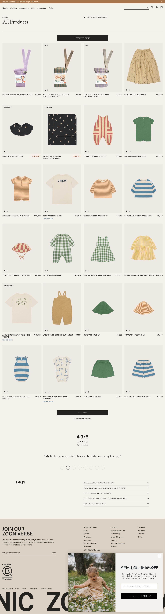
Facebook (141, 527)
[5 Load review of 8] (85, 468)
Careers (113, 540)
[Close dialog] (159, 556)
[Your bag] (161, 7)
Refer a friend (88, 547)
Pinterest (141, 534)
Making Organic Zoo (118, 531)
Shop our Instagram (118, 543)
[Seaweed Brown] (38, 54)
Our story (114, 527)
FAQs (86, 531)
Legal (24, 588)
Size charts (88, 540)
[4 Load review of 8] (80, 468)
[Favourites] (152, 7)
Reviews (114, 547)
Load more (82, 412)
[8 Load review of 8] (103, 468)
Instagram (141, 531)
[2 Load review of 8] (68, 468)
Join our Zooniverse (9, 1)
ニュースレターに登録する (139, 596)
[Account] (157, 7)
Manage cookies (46, 588)
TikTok (140, 537)
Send (54, 553)
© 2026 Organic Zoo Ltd (10, 589)
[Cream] (38, 48)
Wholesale (87, 537)
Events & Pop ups (117, 537)
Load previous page (82, 37)
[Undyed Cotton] (78, 113)
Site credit (33, 588)
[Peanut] (38, 51)
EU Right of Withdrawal (92, 550)
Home (4, 17)
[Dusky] (78, 110)
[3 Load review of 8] (74, 468)
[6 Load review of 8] (91, 468)
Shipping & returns (90, 527)
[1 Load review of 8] (62, 468)
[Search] (136, 7)
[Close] (161, 1)
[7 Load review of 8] (97, 468)
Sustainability (115, 534)
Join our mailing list (90, 543)
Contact (86, 534)
